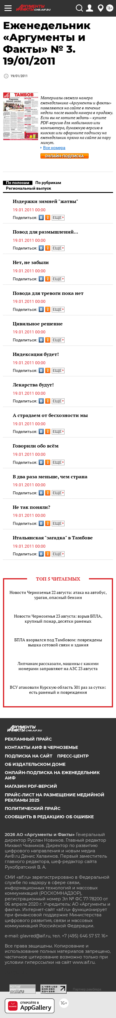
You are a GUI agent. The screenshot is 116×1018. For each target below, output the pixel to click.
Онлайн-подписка (64, 156)
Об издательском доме (35, 764)
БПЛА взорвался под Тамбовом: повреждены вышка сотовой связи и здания (58, 642)
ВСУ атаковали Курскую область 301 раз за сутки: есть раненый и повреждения (58, 690)
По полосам (17, 182)
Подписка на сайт (28, 756)
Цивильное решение (38, 323)
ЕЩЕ (57, 217)
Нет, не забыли (31, 262)
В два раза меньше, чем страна (50, 476)
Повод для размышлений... (45, 231)
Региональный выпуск (28, 188)
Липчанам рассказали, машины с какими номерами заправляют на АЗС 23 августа (58, 666)
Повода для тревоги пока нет (48, 293)
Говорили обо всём (36, 445)
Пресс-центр (73, 756)
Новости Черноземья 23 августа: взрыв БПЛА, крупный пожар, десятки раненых (58, 618)
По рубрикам (48, 182)
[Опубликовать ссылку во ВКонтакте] (41, 217)
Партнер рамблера (87, 989)
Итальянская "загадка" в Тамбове (53, 537)
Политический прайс (32, 808)
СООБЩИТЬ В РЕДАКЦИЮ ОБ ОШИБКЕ (49, 816)
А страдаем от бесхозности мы (50, 415)
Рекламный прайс (28, 739)
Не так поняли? (31, 507)
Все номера (54, 148)
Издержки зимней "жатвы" (45, 201)
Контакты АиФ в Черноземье (41, 747)
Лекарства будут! (33, 384)
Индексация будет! (36, 354)
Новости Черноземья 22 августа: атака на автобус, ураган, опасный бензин (58, 595)
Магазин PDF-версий (31, 786)
